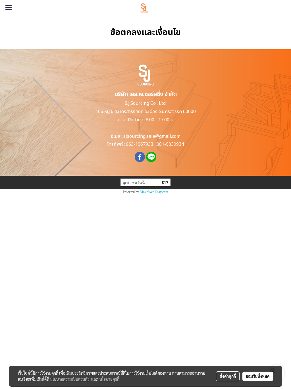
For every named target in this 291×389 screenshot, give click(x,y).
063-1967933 (139, 144)
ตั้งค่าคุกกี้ (228, 376)
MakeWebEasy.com (154, 192)
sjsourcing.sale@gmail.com (151, 136)
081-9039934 (170, 144)
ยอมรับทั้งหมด (258, 376)
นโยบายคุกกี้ (109, 379)
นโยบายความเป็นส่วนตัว (70, 379)
